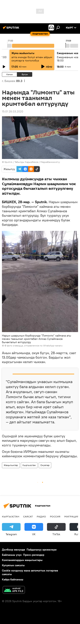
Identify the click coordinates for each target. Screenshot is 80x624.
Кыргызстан (29, 465)
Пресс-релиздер (33, 555)
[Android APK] (14, 590)
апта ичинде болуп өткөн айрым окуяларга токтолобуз (31, 58)
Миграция (71, 516)
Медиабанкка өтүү (50, 162)
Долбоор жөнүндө (13, 549)
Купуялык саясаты (13, 565)
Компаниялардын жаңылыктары (22, 560)
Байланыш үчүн (12, 555)
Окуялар (45, 465)
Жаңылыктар (11, 465)
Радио (41, 516)
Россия (55, 516)
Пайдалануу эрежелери (42, 549)
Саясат (28, 516)
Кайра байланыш (12, 579)
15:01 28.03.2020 (12, 111)
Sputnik (8, 162)
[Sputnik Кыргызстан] (11, 29)
